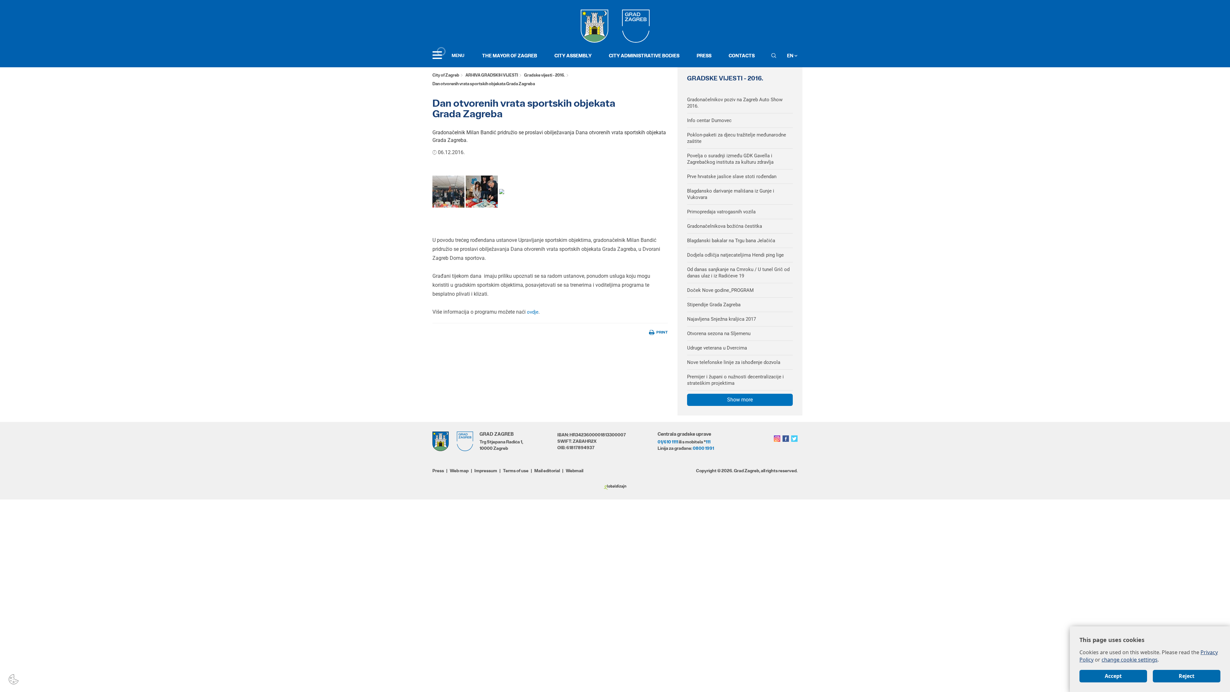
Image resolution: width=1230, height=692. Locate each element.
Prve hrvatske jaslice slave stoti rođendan (731, 176)
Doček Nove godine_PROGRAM (720, 290)
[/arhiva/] (501, 191)
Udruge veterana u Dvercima (717, 348)
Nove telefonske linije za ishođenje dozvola (733, 362)
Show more (740, 400)
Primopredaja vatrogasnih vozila (721, 212)
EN (790, 55)
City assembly (573, 55)
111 (708, 441)
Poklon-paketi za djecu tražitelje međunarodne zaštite (736, 138)
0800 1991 (703, 448)
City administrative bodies (644, 55)
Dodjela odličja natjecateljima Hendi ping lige (735, 255)
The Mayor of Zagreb (509, 55)
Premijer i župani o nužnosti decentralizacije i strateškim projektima (735, 380)
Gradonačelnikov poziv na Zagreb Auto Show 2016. (735, 103)
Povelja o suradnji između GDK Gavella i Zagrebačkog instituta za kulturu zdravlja (730, 159)
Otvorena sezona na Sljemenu (718, 333)
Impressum (485, 470)
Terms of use (516, 470)
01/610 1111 (668, 441)
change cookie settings (1130, 659)
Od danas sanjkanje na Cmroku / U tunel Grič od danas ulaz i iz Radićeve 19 (738, 273)
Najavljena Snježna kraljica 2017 (721, 319)
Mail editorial (547, 470)
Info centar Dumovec (709, 120)
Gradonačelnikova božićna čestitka (724, 226)
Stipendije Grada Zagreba (714, 305)
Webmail (574, 470)
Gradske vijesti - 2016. (544, 75)
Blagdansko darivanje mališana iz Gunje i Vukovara (730, 194)
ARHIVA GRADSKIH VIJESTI (491, 75)
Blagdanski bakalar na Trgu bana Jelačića (731, 240)
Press (704, 55)
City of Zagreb (445, 75)
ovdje (532, 312)
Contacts (742, 55)
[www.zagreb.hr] (448, 191)
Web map (459, 470)
